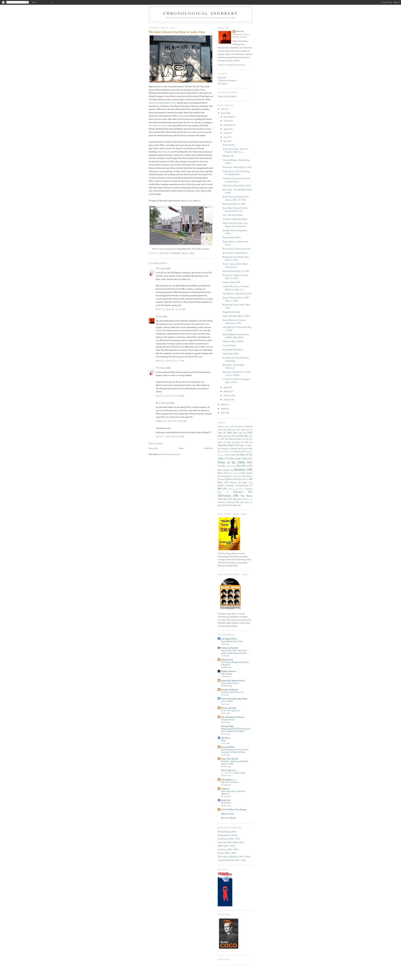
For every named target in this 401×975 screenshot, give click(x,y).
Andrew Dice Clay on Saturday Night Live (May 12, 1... (236, 288)
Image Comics (233, 473)
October (227, 120)
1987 (238, 429)
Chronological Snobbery (200, 13)
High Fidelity (224, 469)
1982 (232, 426)
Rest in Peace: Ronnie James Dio (236, 248)
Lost (239, 476)
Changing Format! (228, 719)
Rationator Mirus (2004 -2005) (231, 842)
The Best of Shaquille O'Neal (235, 219)
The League (161, 268)
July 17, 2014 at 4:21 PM (170, 436)
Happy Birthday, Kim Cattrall (232, 641)
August (227, 128)
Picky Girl (225, 800)
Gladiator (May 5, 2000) (233, 341)
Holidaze (240, 469)
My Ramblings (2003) (227, 831)
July (226, 133)
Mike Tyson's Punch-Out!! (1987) (237, 185)
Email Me (222, 77)
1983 (240, 426)
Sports (230, 489)
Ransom (159, 316)
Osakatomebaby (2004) (227, 835)
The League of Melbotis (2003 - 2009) (234, 856)
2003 (229, 442)
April (226, 387)
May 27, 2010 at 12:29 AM (170, 309)
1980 (219, 426)
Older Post (208, 448)
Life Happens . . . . (229, 779)
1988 (247, 429)
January (227, 399)
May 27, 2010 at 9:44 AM (170, 395)
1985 (220, 429)
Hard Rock (242, 465)
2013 (223, 109)
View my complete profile (231, 65)
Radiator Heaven (228, 671)
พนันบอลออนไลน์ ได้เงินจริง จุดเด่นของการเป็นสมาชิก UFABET (235, 729)
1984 (247, 426)
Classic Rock (225, 451)
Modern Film (241, 479)
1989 (220, 432)
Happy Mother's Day (231, 311)
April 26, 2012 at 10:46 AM (171, 421)
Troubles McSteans (229, 689)
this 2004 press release (158, 125)
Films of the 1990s (238, 458)
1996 (250, 436)
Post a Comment (156, 443)
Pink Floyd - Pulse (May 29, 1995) (237, 167)
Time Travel (238, 499)
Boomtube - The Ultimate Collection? (233, 366)
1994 (232, 436)
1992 (249, 432)
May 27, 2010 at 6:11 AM (170, 360)
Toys (248, 499)
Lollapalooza (227, 476)
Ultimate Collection (226, 502)
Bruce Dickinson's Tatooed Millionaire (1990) (234, 322)
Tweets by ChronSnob (227, 96)
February (228, 395)
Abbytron (225, 788)
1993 (224, 436)
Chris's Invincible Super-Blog (234, 698)
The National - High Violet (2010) (237, 293)
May (226, 141)
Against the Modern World (233, 680)
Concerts (236, 451)
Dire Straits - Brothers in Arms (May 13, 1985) (235, 277)
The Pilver (225, 737)
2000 (239, 439)
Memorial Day (229, 144)
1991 (240, 432)
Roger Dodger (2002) (232, 237)
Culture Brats (227, 659)
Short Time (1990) (230, 353)
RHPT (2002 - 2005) (226, 845)
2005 (246, 442)
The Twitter (222, 83)
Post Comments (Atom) (170, 454)
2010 (223, 113)
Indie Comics (246, 472)
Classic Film (247, 448)
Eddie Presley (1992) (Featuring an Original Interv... (236, 173)
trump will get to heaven (230, 683)
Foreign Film (230, 466)
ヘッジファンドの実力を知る (233, 773)
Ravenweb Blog (228, 746)
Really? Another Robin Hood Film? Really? (235, 265)
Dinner (223, 740)
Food (220, 465)
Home (181, 448)
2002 (220, 442)
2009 (223, 404)
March (226, 391)
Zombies (234, 505)
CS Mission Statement (227, 80)
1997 (223, 439)
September (228, 124)
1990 (229, 432)
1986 (229, 429)
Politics (233, 482)
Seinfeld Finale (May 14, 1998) (236, 271)
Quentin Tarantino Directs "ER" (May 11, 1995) (236, 299)
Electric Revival (228, 770)
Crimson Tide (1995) (231, 282)
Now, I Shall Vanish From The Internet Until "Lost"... (235, 209)
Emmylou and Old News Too (232, 692)
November (228, 116)
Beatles (242, 445)
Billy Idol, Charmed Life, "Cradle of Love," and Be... (237, 373)
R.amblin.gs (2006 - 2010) (229, 838)
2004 (237, 442)
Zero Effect (222, 505)
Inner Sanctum (164, 151)
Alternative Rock (226, 445)
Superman (238, 491)
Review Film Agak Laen (230, 710)
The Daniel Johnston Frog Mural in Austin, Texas (236, 180)
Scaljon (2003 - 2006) (227, 852)
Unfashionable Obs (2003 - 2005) (232, 860)
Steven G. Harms (228, 817)
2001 (247, 439)
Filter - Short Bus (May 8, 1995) (236, 315)
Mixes (230, 479)
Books (234, 448)
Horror (220, 472)
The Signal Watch (229, 638)
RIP (219, 488)
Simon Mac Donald (229, 758)
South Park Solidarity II (233, 349)
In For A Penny (227, 701)
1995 (240, 435)
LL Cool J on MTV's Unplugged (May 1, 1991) (236, 381)
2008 (223, 408)
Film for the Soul (228, 707)
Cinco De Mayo (229, 345)
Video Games (244, 502)
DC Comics (231, 454)
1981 (226, 426)
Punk (245, 482)
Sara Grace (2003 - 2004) (228, 849)
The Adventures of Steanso (232, 716)
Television (224, 495)
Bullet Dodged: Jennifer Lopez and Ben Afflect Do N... (236, 336)
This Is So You (227, 813)
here (186, 200)
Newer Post (153, 448)
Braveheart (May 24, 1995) (234, 203)
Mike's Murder (226, 673)
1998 (231, 439)
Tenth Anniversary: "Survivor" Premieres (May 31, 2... (235, 150)
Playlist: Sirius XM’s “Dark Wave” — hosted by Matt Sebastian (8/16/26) (235, 651)
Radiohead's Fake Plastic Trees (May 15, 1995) (236, 258)
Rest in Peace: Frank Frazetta (235, 252)
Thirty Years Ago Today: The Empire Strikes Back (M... (235, 225)
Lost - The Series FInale (233, 215)
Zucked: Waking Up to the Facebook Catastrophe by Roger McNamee (234, 750)
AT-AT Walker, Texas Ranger (234, 809)
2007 (223, 412)
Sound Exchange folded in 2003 (162, 102)
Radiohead (243, 485)
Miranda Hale (227, 726)
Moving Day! (226, 802)
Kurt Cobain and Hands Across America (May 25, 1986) (236, 198)
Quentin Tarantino (226, 485)
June (226, 137)
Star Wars (239, 489)
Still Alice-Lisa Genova (230, 782)
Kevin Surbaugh (163, 402)
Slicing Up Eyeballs (229, 647)
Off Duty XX (228, 155)
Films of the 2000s (231, 462)
